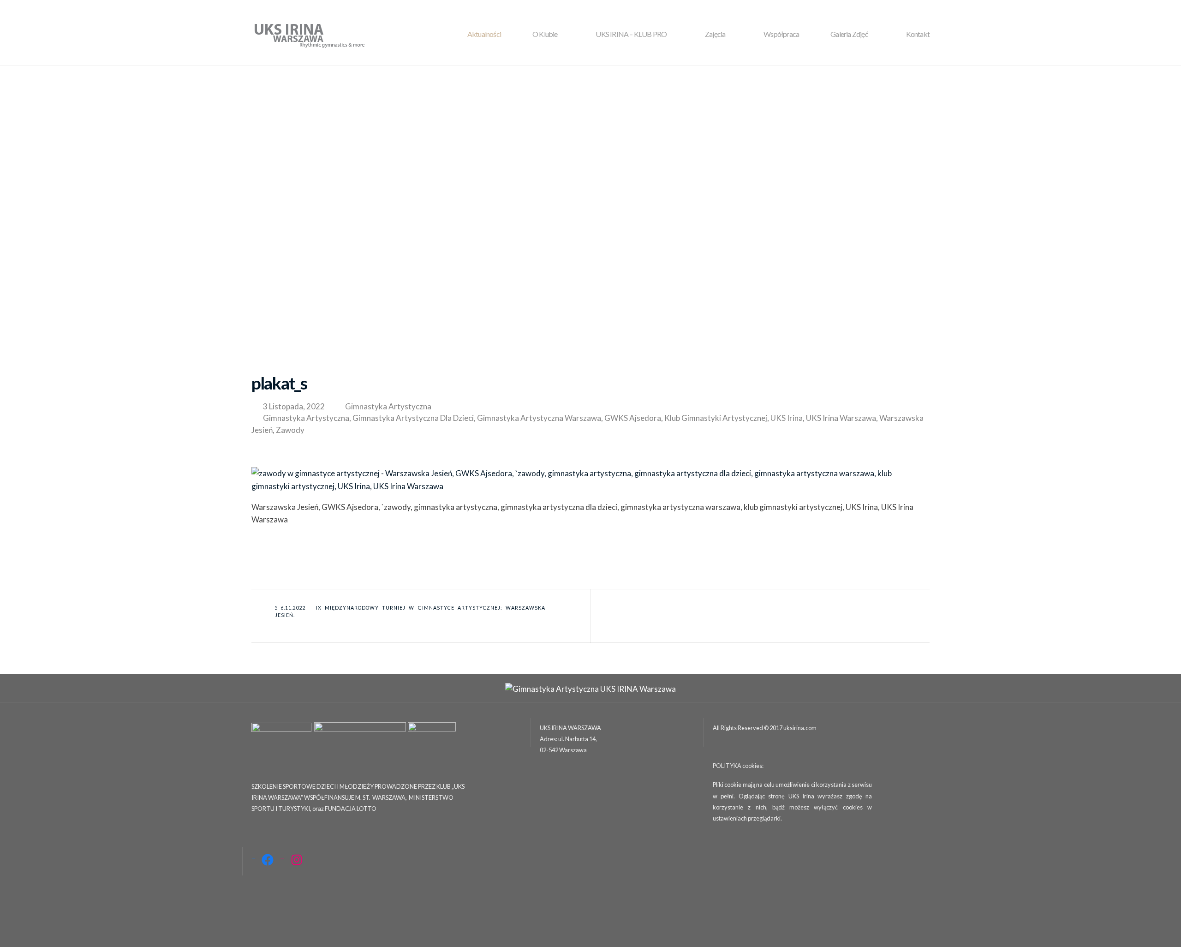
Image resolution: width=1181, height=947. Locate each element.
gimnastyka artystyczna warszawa (539, 418)
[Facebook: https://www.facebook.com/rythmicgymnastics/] (267, 860)
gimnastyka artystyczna (306, 418)
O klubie (545, 34)
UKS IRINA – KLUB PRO (631, 34)
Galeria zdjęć (849, 34)
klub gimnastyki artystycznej (715, 418)
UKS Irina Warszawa (841, 418)
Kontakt (918, 34)
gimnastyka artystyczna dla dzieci (413, 418)
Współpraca (781, 34)
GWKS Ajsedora (632, 418)
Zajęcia (715, 34)
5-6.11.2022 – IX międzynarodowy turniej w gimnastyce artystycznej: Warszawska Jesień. (410, 611)
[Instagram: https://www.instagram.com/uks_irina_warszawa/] (297, 860)
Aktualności (484, 34)
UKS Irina (786, 418)
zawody (290, 430)
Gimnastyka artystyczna (388, 406)
